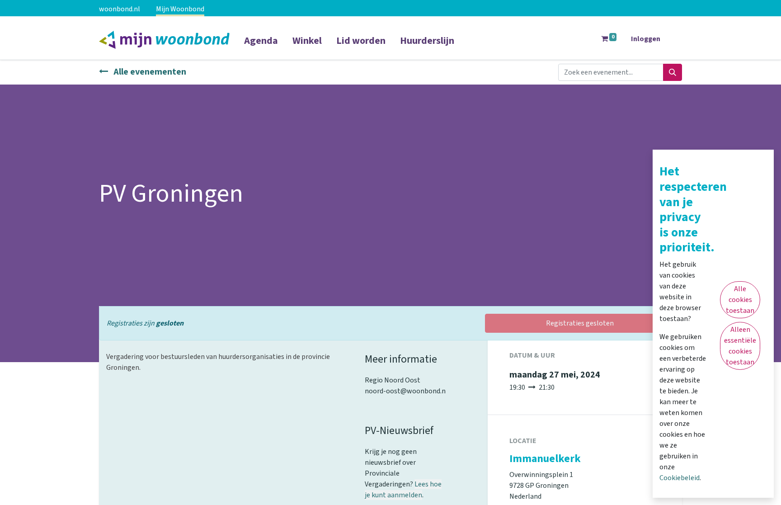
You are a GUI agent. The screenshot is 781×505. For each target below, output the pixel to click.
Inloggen (645, 39)
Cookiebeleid (679, 478)
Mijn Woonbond (180, 9)
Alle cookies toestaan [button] (740, 300)
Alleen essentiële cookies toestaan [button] (740, 346)
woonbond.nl (119, 9)
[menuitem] (261, 46)
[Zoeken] (672, 72)
